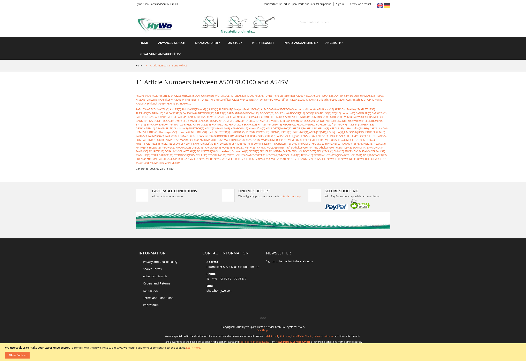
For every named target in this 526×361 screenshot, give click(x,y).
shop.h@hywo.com (219, 291)
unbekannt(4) (144, 159)
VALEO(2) (195, 159)
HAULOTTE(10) (275, 128)
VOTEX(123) (287, 159)
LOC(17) (363, 136)
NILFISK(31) (241, 143)
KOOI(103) (222, 136)
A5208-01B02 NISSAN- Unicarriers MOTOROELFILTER (206, 96)
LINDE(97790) (337, 136)
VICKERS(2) (248, 159)
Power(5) (169, 147)
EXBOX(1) (165, 124)
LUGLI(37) (162, 140)
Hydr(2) (212, 132)
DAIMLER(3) (376, 117)
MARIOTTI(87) (214, 140)
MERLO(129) (279, 140)
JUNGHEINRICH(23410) (371, 132)
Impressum (151, 305)
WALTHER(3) (366, 159)
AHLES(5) (175, 109)
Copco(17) (287, 117)
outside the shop (290, 196)
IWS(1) (304, 132)
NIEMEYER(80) (225, 143)
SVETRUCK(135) (236, 155)
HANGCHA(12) (239, 128)
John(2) (338, 132)
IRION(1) (275, 132)
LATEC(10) (322, 136)
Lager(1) (295, 136)
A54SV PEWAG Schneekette (174, 103)
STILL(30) (201, 155)
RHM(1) (261, 147)
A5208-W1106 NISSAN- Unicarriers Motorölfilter (202, 99)
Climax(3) (254, 117)
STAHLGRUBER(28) (162, 155)
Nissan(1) (267, 143)
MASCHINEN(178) (234, 140)
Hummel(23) (185, 132)
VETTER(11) (234, 159)
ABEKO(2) (153, 109)
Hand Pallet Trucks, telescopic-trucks (312, 336)
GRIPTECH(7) (196, 128)
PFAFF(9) (141, 147)
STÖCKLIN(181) (217, 155)
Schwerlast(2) (240, 151)
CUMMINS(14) (319, 117)
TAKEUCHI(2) (263, 155)
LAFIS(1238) (283, 136)
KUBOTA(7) (253, 136)
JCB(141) (321, 132)
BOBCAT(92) (267, 113)
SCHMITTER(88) (206, 151)
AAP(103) (141, 109)
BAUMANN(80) (236, 113)
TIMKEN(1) (320, 155)
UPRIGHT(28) (181, 159)
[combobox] (340, 22)
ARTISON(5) (342, 109)
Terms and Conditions (158, 298)
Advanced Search (155, 276)
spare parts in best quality (254, 341)
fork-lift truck (271, 336)
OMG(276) (320, 143)
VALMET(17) (208, 159)
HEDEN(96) (299, 128)
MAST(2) (251, 140)
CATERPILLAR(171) (187, 117)
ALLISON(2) (253, 109)
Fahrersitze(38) (202, 124)
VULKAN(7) (301, 159)
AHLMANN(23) (191, 109)
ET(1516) (141, 124)
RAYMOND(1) (213, 147)
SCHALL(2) (171, 151)
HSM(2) (140, 132)
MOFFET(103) (354, 140)
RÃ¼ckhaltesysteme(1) (301, 147)
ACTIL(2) (164, 109)
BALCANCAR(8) (173, 113)
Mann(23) (200, 140)
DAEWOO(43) (360, 117)
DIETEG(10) (252, 121)
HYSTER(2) (223, 132)
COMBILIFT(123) (271, 117)
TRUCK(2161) (354, 155)
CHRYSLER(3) (222, 117)
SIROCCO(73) (308, 151)
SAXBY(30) (142, 151)
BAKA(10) (157, 113)
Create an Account (360, 4)
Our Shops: (263, 330)
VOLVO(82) (272, 159)
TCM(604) (277, 155)
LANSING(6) (308, 136)
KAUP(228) (171, 136)
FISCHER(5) (289, 124)
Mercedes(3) (264, 140)
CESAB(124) (206, 117)
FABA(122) (177, 124)
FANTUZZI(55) (219, 124)
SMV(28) (339, 151)
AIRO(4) (213, 109)
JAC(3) (312, 132)
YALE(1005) (142, 163)
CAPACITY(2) (379, 113)
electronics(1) (356, 121)
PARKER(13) (349, 143)
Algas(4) (241, 109)
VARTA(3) (221, 159)
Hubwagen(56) (168, 132)
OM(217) (308, 143)
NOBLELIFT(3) (282, 143)
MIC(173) (305, 140)
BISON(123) (252, 113)
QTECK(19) (197, 147)
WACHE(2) (323, 159)
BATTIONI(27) (206, 113)
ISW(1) (296, 132)
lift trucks (285, 336)
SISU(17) (322, 151)
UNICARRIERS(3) (163, 159)
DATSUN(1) (155, 121)
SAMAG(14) (359, 147)
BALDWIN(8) (189, 113)
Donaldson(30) (294, 121)
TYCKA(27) (380, 155)
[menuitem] (206, 42)
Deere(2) (180, 121)
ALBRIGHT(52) (227, 109)
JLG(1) (330, 132)
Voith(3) (260, 159)
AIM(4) (204, 109)
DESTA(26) (216, 121)
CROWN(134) (302, 117)
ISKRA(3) (286, 132)
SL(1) (330, 151)
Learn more (193, 347)
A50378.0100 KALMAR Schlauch (154, 96)
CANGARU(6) (363, 113)
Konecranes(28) (206, 136)
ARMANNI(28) (325, 109)
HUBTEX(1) (151, 132)
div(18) (264, 121)
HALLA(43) (223, 128)
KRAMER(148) (238, 136)
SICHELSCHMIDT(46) (272, 151)
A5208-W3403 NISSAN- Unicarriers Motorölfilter (261, 99)
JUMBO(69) (350, 132)
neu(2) (164, 143)
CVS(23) (347, 117)
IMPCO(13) (262, 132)
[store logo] (212, 24)
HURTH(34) (200, 132)
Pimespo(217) (155, 147)
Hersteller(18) (355, 128)
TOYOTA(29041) (336, 155)
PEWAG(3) (380, 143)
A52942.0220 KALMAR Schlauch (347, 99)
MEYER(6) (293, 140)
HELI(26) (312, 128)
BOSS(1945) (313, 113)
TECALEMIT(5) (291, 155)
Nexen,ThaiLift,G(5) (204, 143)
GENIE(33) (369, 124)
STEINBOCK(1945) (184, 155)
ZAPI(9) (169, 163)
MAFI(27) (173, 140)
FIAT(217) (263, 124)
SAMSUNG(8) (375, 147)
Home (139, 65)
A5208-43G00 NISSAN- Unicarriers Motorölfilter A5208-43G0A (275, 96)
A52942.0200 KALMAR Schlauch (309, 99)
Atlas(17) (354, 109)
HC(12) (288, 128)
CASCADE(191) (157, 117)
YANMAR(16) (157, 163)
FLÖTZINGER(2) (306, 124)
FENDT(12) (235, 124)
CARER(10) (142, 117)
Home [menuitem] (144, 43)
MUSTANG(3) (143, 143)
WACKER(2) (336, 159)
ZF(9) (177, 163)
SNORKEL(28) (353, 151)
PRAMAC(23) (183, 147)
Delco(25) (191, 121)
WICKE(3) (380, 159)
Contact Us (150, 291)
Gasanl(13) (356, 124)
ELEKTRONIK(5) (374, 121)
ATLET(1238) (367, 109)
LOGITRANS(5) (377, 136)
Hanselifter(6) (257, 128)
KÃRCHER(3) (267, 136)
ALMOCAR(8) (269, 109)
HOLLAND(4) (380, 128)
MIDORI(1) (317, 140)
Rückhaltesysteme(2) (328, 147)
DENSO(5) (203, 121)
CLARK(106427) (239, 117)
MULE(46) (369, 140)
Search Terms (152, 269)
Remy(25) (250, 147)
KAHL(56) (141, 136)
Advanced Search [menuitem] (171, 43)
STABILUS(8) (143, 155)
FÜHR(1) (344, 124)
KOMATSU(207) (187, 136)
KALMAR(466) (156, 136)
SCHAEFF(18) (156, 151)
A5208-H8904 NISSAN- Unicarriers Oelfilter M (340, 96)
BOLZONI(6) (282, 113)
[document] (263, 352)
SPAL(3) (365, 151)
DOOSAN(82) (312, 121)
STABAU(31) (378, 151)
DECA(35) (168, 121)
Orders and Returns (157, 283)
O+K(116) (297, 143)
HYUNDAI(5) (238, 132)
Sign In (340, 4)
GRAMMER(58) (164, 128)
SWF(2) (250, 155)
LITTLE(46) (352, 136)
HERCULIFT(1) (338, 128)
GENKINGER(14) (145, 128)
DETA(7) (227, 121)
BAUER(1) (220, 113)
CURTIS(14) (335, 117)
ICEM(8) (250, 132)
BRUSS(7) (325, 113)
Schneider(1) (223, 151)
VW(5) (312, 159)
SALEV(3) (346, 147)
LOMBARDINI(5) (145, 140)
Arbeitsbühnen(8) (305, 109)
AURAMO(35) (143, 113)
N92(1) (156, 143)
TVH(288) (368, 155)
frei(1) (335, 124)
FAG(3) (188, 124)
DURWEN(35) (328, 121)
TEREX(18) (307, 155)
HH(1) (367, 128)
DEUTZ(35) (239, 121)
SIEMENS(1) (292, 151)
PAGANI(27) (334, 143)
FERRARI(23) (249, 124)
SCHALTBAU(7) (187, 151)
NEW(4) (188, 143)
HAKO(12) (211, 128)
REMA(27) (238, 147)
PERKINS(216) (364, 143)
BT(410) (336, 113)
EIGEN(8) (342, 121)
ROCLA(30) (273, 147)
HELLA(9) (323, 128)
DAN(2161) (142, 121)
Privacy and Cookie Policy (160, 262)
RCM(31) (226, 147)
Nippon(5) (255, 143)
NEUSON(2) (176, 143)
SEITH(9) (254, 151)
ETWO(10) (152, 124)
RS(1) (283, 147)
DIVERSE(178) (277, 121)
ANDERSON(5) (285, 109)
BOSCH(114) (297, 113)
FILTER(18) (275, 124)
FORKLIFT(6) (323, 124)
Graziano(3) (181, 128)
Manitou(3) (186, 140)
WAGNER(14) (351, 159)
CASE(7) (171, 117)
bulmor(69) (348, 113)
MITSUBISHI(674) (335, 140)
